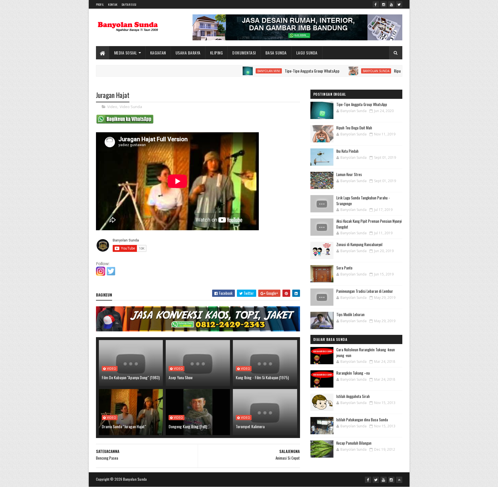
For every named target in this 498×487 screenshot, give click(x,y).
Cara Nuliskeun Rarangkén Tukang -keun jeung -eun (365, 352)
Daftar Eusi (129, 4)
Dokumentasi (244, 53)
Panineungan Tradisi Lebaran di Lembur (364, 291)
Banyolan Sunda (360, 71)
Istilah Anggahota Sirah (353, 396)
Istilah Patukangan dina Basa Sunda (362, 419)
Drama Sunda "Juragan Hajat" (124, 426)
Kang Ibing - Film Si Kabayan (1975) (262, 377)
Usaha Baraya (188, 53)
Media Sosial (125, 53)
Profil (100, 4)
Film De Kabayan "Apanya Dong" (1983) (131, 377)
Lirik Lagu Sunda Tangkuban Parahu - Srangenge (363, 200)
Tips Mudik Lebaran (350, 314)
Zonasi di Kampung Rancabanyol (359, 244)
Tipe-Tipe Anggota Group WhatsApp (296, 71)
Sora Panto (344, 268)
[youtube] (391, 4)
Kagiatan (158, 53)
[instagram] (383, 4)
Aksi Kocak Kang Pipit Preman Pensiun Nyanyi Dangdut (369, 224)
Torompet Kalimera (250, 426)
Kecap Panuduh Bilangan (353, 443)
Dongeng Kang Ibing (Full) (188, 426)
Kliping (216, 53)
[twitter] (399, 4)
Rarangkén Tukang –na (353, 373)
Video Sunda (131, 106)
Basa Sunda (276, 53)
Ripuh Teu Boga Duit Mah (396, 71)
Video (112, 106)
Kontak (112, 4)
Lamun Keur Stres (349, 174)
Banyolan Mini (253, 71)
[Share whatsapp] (125, 122)
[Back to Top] (399, 480)
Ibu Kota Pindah (347, 151)
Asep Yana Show (181, 377)
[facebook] (376, 4)
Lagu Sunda (307, 53)
